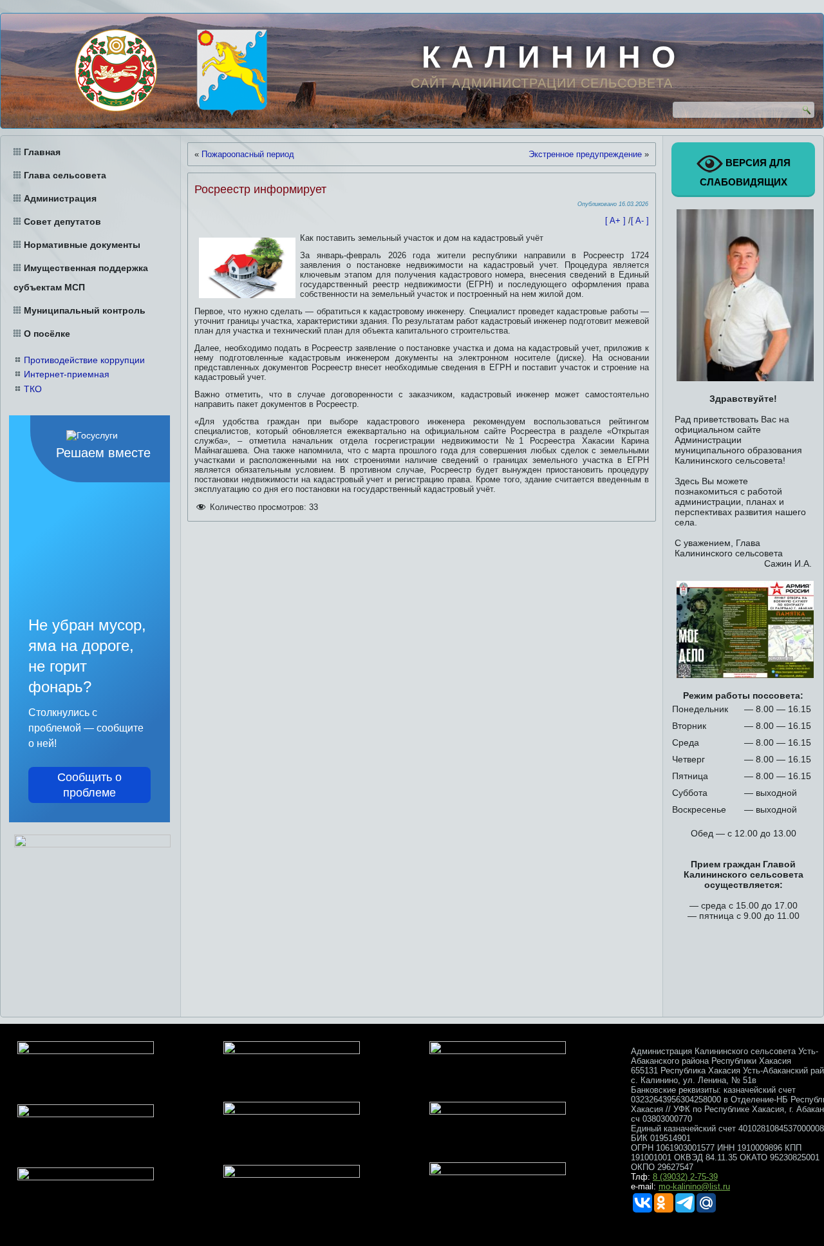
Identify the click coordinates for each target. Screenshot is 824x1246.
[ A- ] (640, 220)
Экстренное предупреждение (585, 154)
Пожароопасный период (247, 154)
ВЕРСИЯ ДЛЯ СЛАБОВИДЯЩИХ (745, 172)
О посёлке (47, 333)
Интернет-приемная (66, 374)
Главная (42, 152)
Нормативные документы (82, 245)
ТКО (33, 389)
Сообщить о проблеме (89, 785)
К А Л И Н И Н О (549, 57)
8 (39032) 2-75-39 (685, 1177)
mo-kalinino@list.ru (694, 1186)
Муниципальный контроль (84, 310)
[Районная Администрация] (231, 73)
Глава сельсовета (65, 175)
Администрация (60, 198)
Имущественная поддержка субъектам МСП (81, 277)
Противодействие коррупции (84, 360)
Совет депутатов (62, 221)
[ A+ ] (616, 220)
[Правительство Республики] (116, 70)
